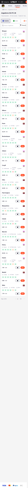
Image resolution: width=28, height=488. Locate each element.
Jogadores (17, 5)
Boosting (25, 5)
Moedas (10, 5)
